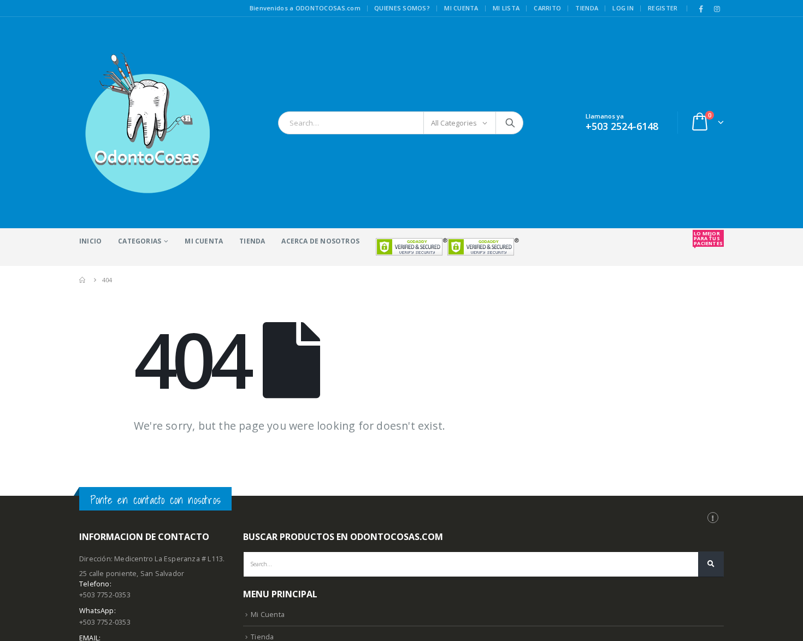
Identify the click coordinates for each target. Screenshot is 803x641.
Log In (623, 8)
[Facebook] (701, 9)
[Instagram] (717, 9)
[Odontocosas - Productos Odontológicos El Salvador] (147, 122)
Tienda (586, 8)
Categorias (139, 241)
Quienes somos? (402, 8)
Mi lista (506, 8)
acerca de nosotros (320, 241)
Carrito (547, 8)
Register (662, 8)
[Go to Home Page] (83, 279)
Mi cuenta (461, 8)
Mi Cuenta (204, 241)
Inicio (90, 241)
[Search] (510, 123)
